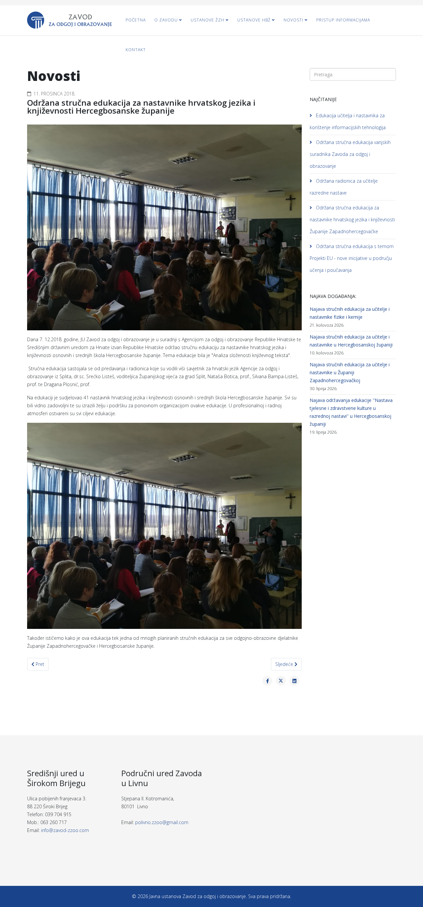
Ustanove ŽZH (207, 20)
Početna (136, 20)
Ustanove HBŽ (254, 20)
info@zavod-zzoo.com (65, 830)
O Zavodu (166, 20)
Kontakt (136, 50)
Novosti (293, 20)
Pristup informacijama (343, 20)
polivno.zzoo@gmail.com (161, 822)
